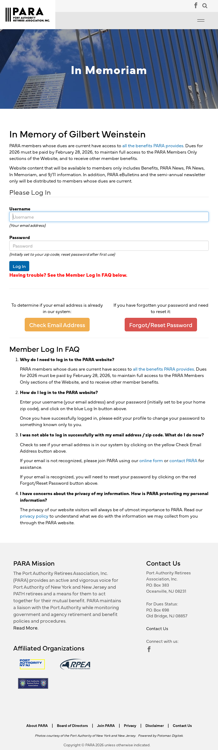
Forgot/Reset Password (160, 324)
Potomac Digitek (170, 735)
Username (17, 208)
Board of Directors (72, 725)
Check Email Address (57, 324)
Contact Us (157, 628)
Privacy (130, 725)
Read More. (26, 627)
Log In (19, 266)
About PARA (37, 725)
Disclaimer (154, 725)
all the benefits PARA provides (152, 145)
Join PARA (106, 725)
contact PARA (183, 460)
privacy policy (34, 516)
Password (17, 237)
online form (151, 460)
